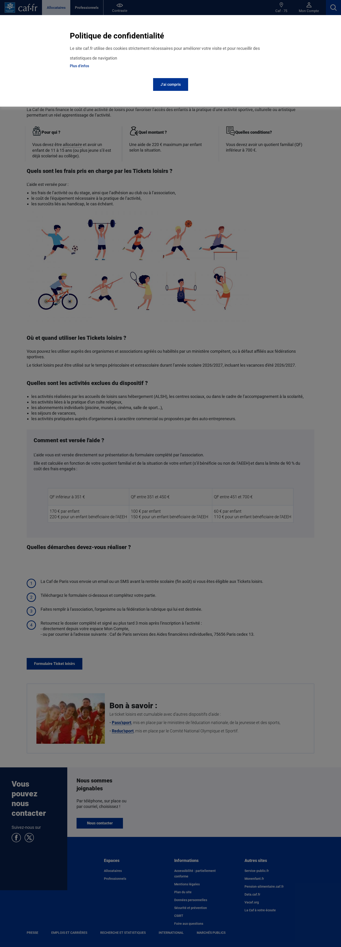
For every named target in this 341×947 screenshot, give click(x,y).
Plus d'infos (79, 66)
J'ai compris (171, 84)
